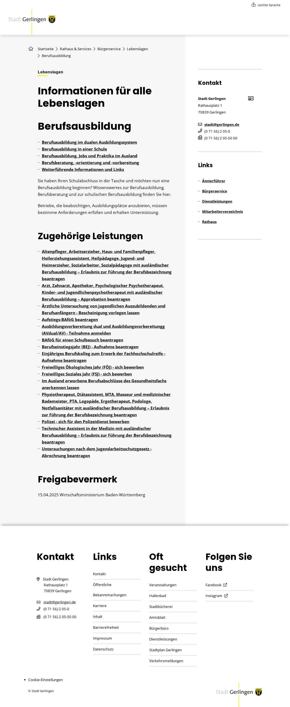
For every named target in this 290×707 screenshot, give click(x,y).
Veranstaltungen (162, 584)
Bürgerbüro (159, 628)
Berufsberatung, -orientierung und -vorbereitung (90, 162)
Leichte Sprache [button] (269, 5)
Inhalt (97, 616)
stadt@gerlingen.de (221, 124)
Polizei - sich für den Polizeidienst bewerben (85, 421)
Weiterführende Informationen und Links (83, 169)
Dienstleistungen (217, 201)
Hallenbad (157, 595)
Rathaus (209, 221)
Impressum (102, 638)
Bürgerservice (109, 48)
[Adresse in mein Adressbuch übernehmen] (250, 98)
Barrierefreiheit (106, 627)
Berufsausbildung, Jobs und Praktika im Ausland (89, 156)
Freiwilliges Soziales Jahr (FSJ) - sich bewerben (87, 374)
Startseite (46, 48)
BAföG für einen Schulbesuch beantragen (82, 340)
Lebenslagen (137, 48)
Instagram (214, 595)
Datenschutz (103, 649)
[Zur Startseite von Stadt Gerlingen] (31, 22)
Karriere (100, 605)
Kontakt (99, 573)
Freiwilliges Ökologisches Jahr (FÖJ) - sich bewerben (93, 367)
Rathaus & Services (75, 48)
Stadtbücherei (160, 606)
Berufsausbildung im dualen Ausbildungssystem (89, 142)
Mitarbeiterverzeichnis (222, 211)
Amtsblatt (157, 617)
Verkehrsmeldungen (166, 660)
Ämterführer (213, 180)
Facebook (213, 584)
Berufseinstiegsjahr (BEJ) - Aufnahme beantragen (90, 347)
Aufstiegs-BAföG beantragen (70, 319)
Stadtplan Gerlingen (165, 649)
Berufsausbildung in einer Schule (74, 149)
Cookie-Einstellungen (45, 679)
